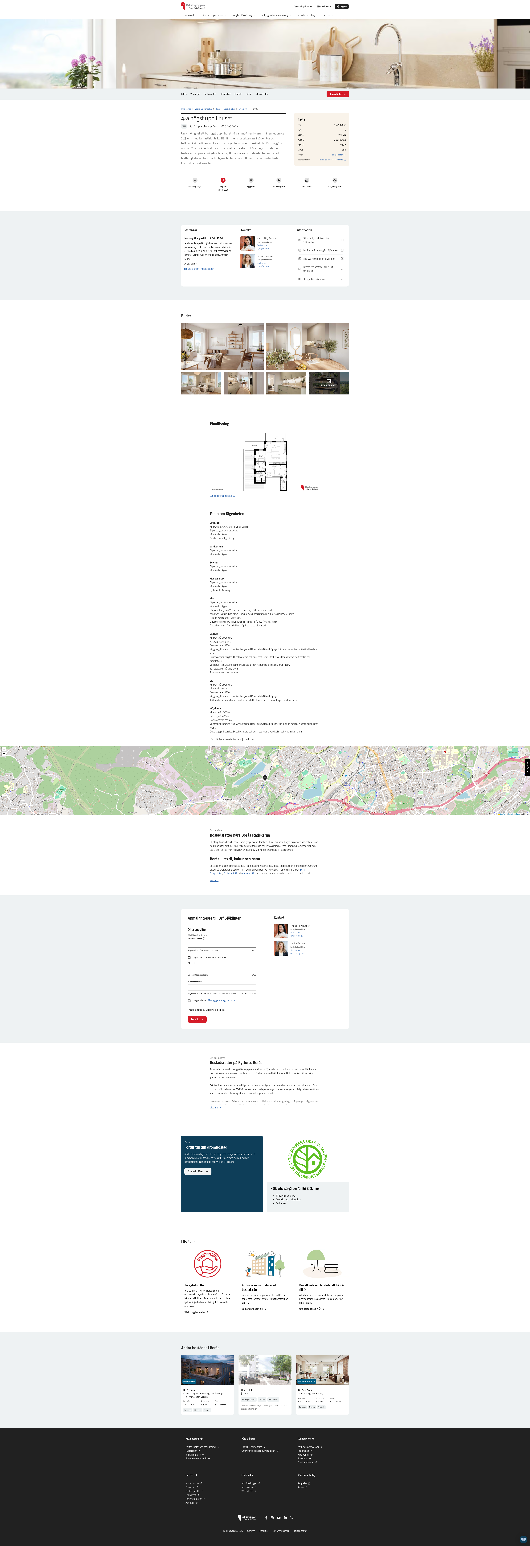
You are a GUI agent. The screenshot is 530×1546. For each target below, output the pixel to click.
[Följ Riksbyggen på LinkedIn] (285, 1518)
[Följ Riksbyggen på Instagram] (272, 1518)
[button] (301, 140)
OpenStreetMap (514, 814)
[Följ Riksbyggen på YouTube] (279, 1518)
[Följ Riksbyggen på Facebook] (266, 1518)
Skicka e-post (262, 245)
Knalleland (228, 873)
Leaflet (502, 814)
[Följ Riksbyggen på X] (291, 1518)
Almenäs (246, 873)
